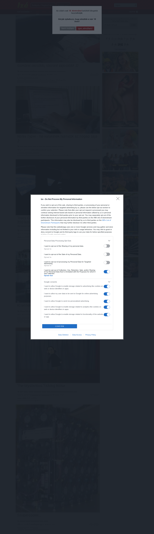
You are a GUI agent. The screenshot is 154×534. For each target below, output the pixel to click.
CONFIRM (59, 326)
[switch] (107, 246)
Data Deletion (63, 335)
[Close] (118, 199)
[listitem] (77, 240)
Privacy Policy (90, 335)
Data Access (77, 335)
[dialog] (77, 267)
